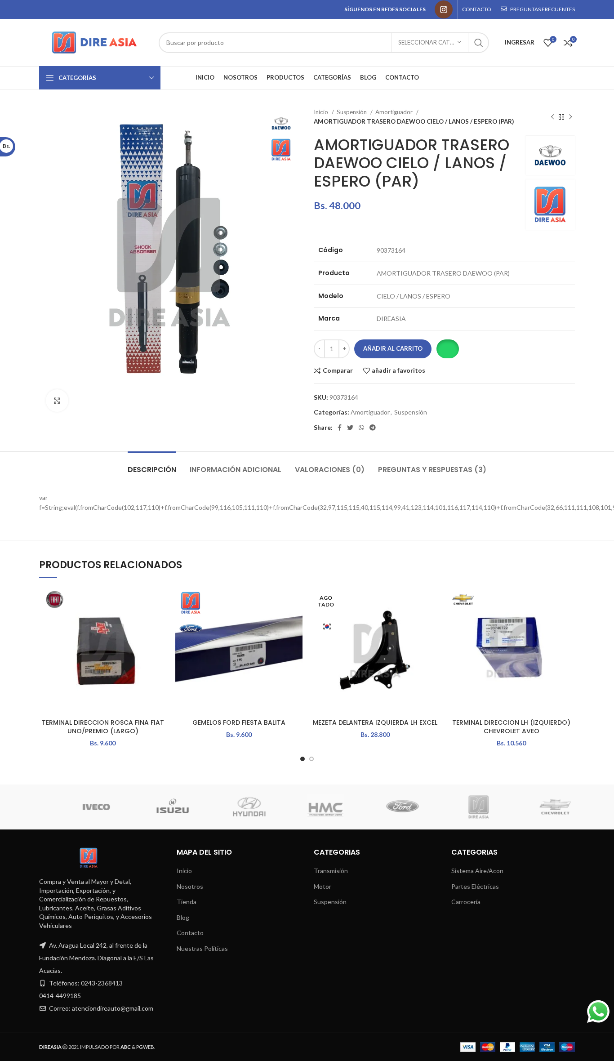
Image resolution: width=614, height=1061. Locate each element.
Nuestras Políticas (202, 948)
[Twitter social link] (350, 427)
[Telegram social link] (372, 427)
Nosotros (190, 886)
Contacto (190, 932)
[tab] (152, 465)
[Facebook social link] (339, 427)
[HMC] (105, 807)
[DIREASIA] (259, 807)
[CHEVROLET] (335, 807)
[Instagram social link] (444, 9)
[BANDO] (488, 807)
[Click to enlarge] (57, 400)
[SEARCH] (478, 42)
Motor (322, 886)
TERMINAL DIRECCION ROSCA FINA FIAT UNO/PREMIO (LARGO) (103, 727)
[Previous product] (552, 116)
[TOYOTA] (564, 807)
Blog (183, 917)
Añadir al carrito (393, 348)
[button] (447, 348)
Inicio (321, 112)
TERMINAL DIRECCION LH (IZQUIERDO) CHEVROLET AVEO (511, 727)
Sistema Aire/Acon (477, 870)
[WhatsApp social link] (361, 427)
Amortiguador (394, 112)
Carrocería (466, 901)
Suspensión (352, 112)
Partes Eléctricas (475, 886)
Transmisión (331, 870)
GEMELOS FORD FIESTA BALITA (238, 722)
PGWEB (145, 1047)
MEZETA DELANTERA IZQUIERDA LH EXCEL (375, 722)
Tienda (186, 901)
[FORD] (182, 807)
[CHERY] (412, 807)
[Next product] (570, 116)
